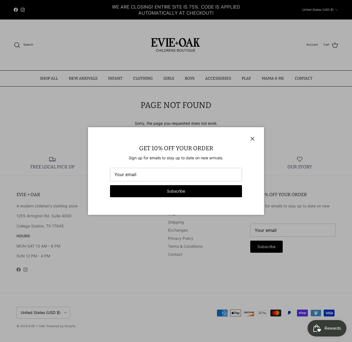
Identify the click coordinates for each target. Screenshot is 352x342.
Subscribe (176, 191)
